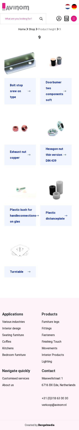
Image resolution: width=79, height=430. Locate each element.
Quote (65, 18)
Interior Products (53, 355)
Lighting (47, 361)
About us (8, 385)
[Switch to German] (74, 7)
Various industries (13, 322)
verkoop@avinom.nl (54, 405)
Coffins (6, 341)
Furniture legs (50, 322)
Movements (49, 348)
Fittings (47, 328)
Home (22, 29)
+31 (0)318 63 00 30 (55, 398)
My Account (58, 18)
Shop (32, 29)
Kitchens (8, 348)
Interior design (11, 328)
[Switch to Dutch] (67, 7)
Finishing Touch (51, 341)
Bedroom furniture (14, 355)
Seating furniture (13, 335)
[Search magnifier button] (41, 18)
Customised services (15, 378)
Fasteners (48, 335)
